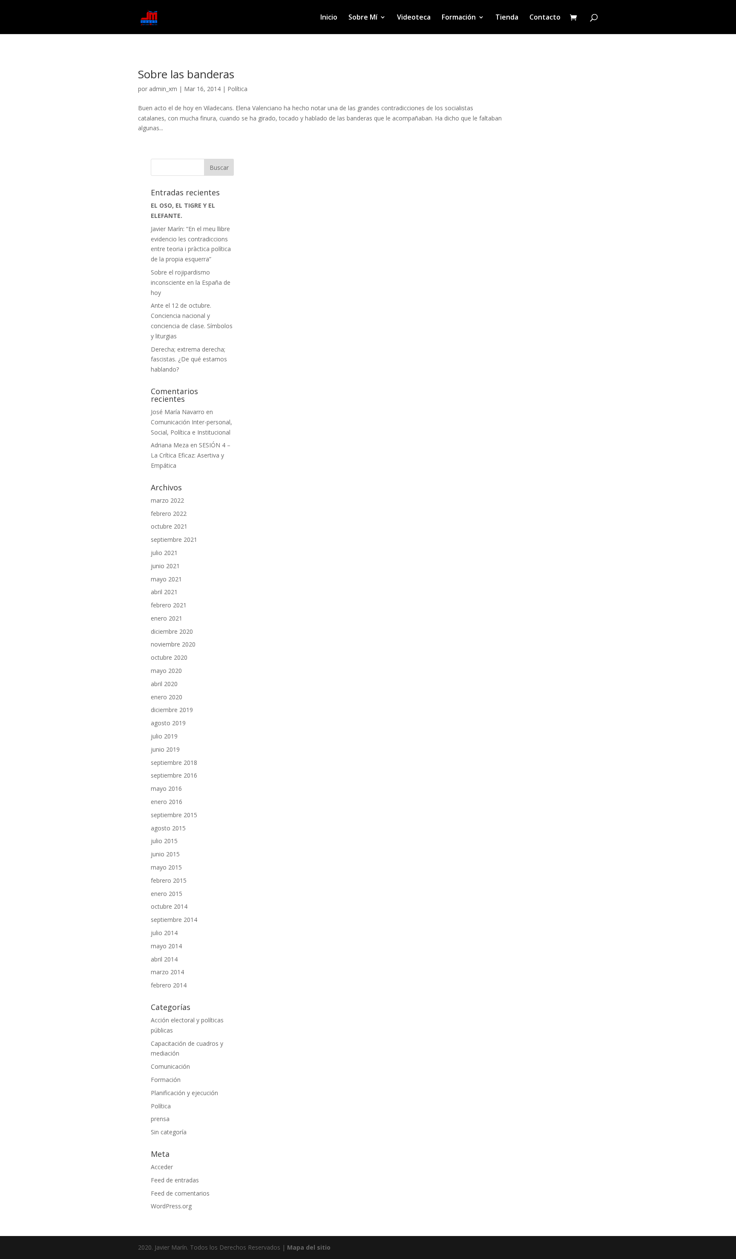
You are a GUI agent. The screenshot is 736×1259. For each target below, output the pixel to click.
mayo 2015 (166, 867)
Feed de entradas (175, 1180)
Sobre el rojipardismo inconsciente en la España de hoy (190, 282)
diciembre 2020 (172, 631)
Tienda (506, 18)
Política (237, 89)
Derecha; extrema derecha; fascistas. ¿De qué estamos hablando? (189, 359)
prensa (160, 1119)
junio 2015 (165, 854)
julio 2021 (164, 553)
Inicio (328, 18)
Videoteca (414, 18)
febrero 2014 (169, 985)
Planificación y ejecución (184, 1093)
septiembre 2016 (174, 775)
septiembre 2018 (174, 762)
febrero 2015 (169, 880)
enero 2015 (166, 894)
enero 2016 (166, 802)
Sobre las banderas (186, 74)
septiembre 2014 (174, 920)
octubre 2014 (169, 906)
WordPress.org (171, 1206)
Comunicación (170, 1066)
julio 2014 (164, 933)
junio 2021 (165, 566)
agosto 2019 (168, 723)
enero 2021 (166, 618)
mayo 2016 (166, 788)
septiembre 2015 (174, 815)
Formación (459, 18)
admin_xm (163, 89)
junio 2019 (165, 749)
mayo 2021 (166, 579)
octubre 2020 (169, 657)
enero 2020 (166, 697)
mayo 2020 (166, 671)
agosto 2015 (168, 828)
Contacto (545, 18)
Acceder (162, 1167)
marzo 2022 (167, 500)
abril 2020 (164, 684)
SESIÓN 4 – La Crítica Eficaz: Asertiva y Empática (190, 455)
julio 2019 (164, 736)
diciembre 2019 (172, 710)
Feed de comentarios (180, 1193)
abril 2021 (164, 592)
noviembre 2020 (173, 644)
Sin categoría (169, 1132)
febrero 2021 (169, 605)
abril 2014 (164, 959)
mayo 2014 (166, 946)
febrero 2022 (169, 513)
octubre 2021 (169, 526)
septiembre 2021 (174, 539)
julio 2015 (164, 841)
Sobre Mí (362, 18)
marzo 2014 (167, 972)
